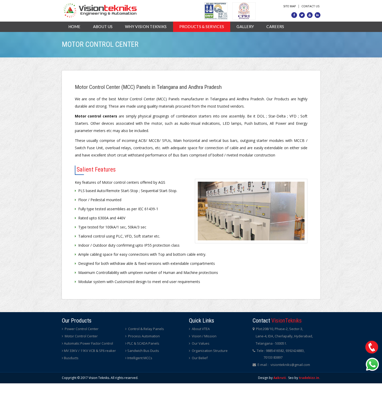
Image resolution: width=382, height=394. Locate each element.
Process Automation (143, 336)
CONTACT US (310, 6)
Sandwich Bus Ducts (143, 350)
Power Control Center (81, 328)
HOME (74, 26)
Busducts (71, 358)
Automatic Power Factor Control (88, 343)
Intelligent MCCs (139, 358)
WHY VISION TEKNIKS (146, 26)
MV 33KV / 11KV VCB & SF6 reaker (90, 350)
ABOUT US (103, 26)
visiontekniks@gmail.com (290, 364)
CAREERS (275, 26)
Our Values (200, 343)
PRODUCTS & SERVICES (201, 26)
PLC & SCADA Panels (143, 343)
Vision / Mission (203, 336)
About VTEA (200, 328)
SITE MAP (289, 6)
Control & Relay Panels (145, 328)
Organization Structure (209, 350)
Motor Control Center (81, 336)
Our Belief (199, 358)
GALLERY (245, 26)
